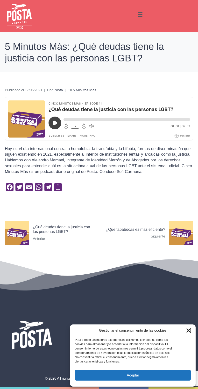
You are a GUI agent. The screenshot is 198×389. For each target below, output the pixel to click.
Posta (58, 90)
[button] (188, 330)
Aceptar (133, 375)
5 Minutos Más (84, 90)
